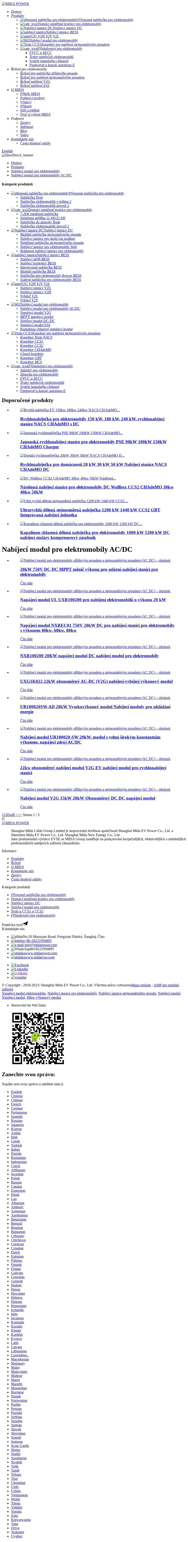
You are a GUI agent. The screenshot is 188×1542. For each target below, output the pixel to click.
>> (20, 815)
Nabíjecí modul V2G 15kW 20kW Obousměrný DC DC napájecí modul (87, 798)
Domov (16, 163)
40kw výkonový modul (44, 997)
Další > (12, 815)
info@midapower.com (40, 945)
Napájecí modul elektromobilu (24, 993)
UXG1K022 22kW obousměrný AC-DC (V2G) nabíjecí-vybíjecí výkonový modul (96, 681)
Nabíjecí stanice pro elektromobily (72, 993)
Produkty (17, 167)
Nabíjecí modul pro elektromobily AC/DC (41, 175)
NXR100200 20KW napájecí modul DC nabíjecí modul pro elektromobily (89, 655)
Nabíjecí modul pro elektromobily (35, 171)
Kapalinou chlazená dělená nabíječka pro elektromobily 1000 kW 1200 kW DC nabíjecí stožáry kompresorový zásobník (95, 535)
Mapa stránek (141, 985)
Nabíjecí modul (169, 993)
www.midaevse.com (40, 957)
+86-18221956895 (38, 941)
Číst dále (26, 583)
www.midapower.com (41, 953)
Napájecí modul (13, 997)
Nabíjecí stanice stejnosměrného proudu (127, 993)
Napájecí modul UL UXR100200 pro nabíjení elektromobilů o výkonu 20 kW (93, 599)
